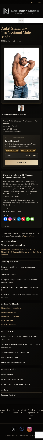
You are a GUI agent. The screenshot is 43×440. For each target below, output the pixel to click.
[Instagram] (10, 219)
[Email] (32, 219)
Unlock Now (21, 162)
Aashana (4, 390)
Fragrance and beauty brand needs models (18, 267)
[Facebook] (5, 219)
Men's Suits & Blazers (10, 252)
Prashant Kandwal (8, 395)
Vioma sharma (7, 374)
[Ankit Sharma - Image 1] (21, 108)
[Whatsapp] (28, 219)
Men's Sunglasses (29, 249)
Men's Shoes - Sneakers (11, 249)
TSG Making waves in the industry (15, 352)
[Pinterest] (23, 219)
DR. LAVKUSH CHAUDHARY (12, 380)
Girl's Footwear (7, 320)
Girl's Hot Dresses (8, 324)
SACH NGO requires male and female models (19, 295)
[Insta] (29, 433)
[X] (14, 219)
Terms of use (28, 236)
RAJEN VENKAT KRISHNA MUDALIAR (15, 385)
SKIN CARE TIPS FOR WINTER (13, 363)
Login (31, 2)
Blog (8, 410)
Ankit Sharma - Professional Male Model (16, 32)
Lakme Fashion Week (9, 357)
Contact (39, 2)
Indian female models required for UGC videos (20, 287)
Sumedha (5, 274)
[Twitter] (14, 433)
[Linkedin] (19, 219)
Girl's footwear (26, 252)
